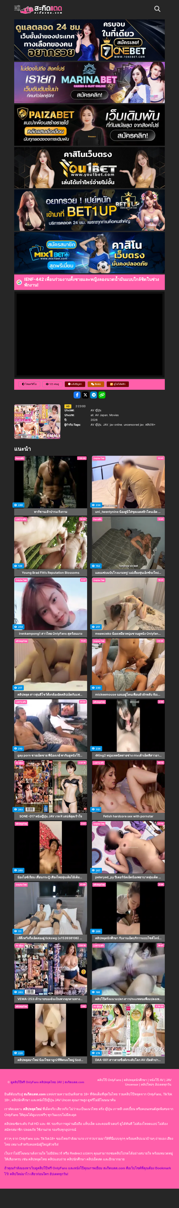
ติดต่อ (97, 384)
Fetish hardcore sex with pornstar (128, 816)
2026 (94, 420)
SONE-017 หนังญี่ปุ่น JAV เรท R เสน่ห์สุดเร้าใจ (50, 816)
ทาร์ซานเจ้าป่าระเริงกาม (50, 512)
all (92, 415)
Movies (114, 415)
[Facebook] (77, 395)
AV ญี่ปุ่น (96, 410)
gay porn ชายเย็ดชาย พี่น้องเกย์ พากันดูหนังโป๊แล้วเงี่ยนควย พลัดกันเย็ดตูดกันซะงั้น (50, 755)
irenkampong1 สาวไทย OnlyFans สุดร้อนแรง (50, 633)
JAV (105, 424)
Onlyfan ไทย (98, 458)
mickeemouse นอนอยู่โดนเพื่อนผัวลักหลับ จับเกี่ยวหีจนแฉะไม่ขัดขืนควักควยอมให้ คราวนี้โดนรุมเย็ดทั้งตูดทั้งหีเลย (128, 694)
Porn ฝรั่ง (20, 458)
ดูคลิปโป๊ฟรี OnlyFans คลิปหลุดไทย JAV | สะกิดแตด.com (47, 1082)
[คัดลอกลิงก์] (101, 395)
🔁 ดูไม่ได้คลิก (118, 384)
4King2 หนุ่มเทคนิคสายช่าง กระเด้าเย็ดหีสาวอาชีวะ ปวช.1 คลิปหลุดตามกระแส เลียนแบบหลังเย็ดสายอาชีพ (128, 755)
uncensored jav (134, 424)
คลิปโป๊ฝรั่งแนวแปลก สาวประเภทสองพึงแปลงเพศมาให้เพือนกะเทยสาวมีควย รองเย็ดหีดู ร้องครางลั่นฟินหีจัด (128, 999)
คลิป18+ (150, 424)
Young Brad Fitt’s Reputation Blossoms (50, 572)
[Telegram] (93, 395)
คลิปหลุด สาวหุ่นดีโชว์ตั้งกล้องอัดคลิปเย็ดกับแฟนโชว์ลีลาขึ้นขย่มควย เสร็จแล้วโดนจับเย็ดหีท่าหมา (50, 694)
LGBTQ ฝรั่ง (21, 519)
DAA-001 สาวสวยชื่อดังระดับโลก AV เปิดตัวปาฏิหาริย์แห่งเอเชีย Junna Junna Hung (128, 1060)
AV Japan (101, 415)
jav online (116, 424)
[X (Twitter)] (85, 395)
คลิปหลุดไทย (21, 641)
